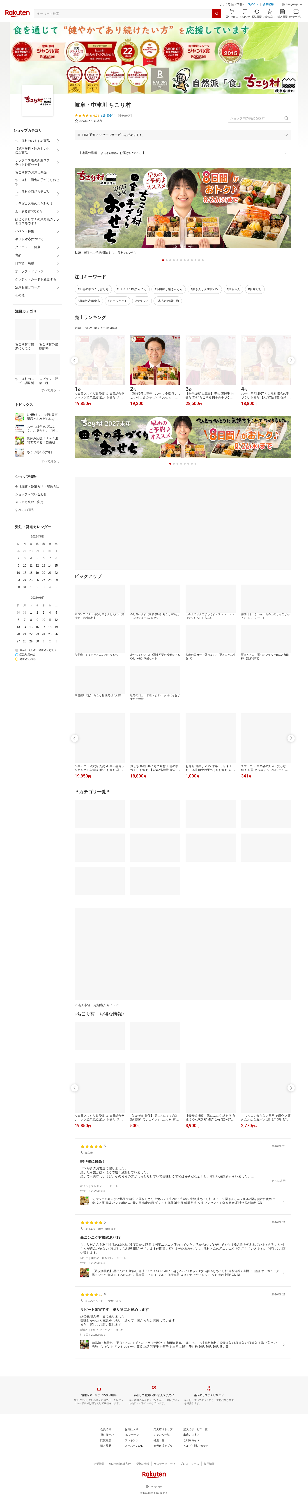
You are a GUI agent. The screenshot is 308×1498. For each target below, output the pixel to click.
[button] (292, 4)
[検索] (216, 13)
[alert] (183, 135)
